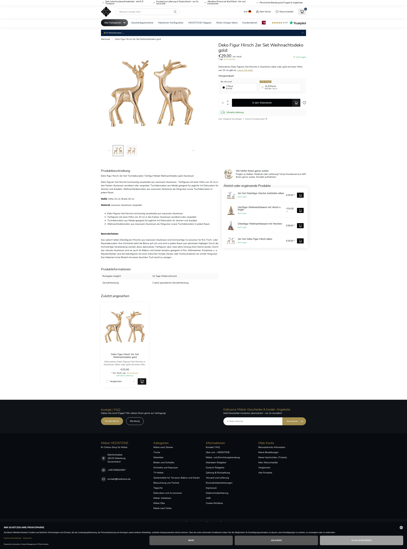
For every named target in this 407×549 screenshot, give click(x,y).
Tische (156, 452)
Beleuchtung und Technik (166, 482)
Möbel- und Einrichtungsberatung (223, 457)
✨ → (113, 32)
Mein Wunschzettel (268, 462)
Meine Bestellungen (268, 452)
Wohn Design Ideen (227, 22)
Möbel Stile (159, 503)
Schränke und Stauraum (165, 467)
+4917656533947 (117, 470)
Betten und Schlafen (163, 462)
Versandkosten (229, 59)
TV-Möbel (158, 472)
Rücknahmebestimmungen (219, 482)
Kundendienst (249, 22)
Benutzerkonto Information (271, 447)
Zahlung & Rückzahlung (218, 472)
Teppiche (158, 487)
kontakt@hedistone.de (119, 479)
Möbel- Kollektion (162, 498)
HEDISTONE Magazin (199, 22)
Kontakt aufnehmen (266, 177)
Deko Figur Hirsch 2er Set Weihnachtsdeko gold (138, 39)
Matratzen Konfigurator (170, 22)
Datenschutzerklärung (217, 493)
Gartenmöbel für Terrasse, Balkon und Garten (176, 477)
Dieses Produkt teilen (255, 119)
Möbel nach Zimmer (163, 447)
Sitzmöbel (158, 457)
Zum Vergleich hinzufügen (230, 119)
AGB (208, 498)
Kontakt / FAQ (213, 447)
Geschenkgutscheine (142, 22)
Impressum (211, 487)
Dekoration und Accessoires (167, 493)
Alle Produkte (265, 472)
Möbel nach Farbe (162, 508)
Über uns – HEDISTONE (218, 452)
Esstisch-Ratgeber (215, 467)
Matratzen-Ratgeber (216, 462)
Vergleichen (116, 381)
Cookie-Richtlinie (214, 503)
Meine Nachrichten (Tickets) (272, 457)
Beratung (135, 421)
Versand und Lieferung (217, 477)
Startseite (105, 39)
